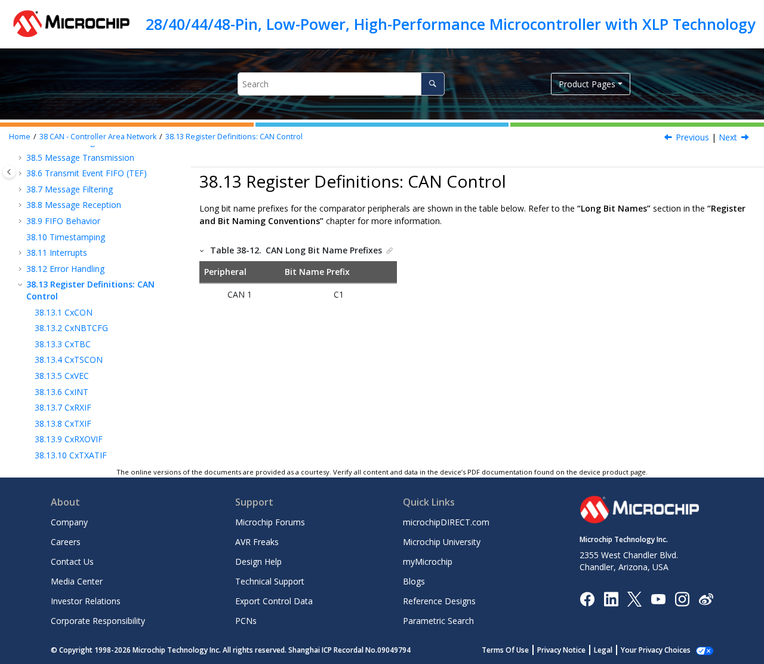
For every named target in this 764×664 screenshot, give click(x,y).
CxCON (64, 312)
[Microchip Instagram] (681, 598)
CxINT (61, 391)
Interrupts (56, 252)
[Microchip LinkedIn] (610, 598)
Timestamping (65, 237)
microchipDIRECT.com (446, 522)
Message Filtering (69, 189)
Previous (692, 137)
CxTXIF (63, 423)
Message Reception (73, 204)
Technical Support (269, 581)
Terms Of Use (505, 650)
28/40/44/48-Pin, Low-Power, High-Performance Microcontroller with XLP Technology (450, 24)
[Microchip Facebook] (587, 598)
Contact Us (72, 561)
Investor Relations (86, 601)
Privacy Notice (561, 650)
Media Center (77, 581)
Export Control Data (274, 601)
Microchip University (441, 541)
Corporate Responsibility (98, 620)
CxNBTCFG (71, 327)
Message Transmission (80, 157)
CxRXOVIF (69, 439)
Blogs (414, 581)
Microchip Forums (270, 522)
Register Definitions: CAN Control (234, 136)
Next (728, 137)
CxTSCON (69, 359)
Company (69, 522)
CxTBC (63, 344)
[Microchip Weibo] (705, 598)
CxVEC (62, 375)
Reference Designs (439, 601)
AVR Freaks (257, 541)
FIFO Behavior (63, 221)
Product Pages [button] (587, 84)
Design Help (258, 561)
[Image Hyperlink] (658, 598)
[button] (21, 158)
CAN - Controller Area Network (97, 136)
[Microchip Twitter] (634, 598)
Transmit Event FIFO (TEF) (86, 173)
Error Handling (65, 268)
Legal (603, 650)
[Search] (432, 84)
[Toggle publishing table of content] (9, 172)
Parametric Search (438, 620)
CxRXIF (63, 407)
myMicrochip (427, 561)
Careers (66, 541)
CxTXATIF (71, 455)
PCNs (246, 620)
